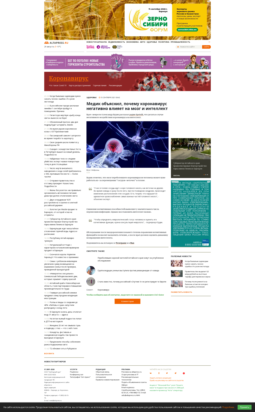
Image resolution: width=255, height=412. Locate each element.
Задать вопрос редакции (160, 378)
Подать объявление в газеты (134, 382)
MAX (138, 395)
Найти (206, 47)
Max (132, 243)
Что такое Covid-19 (57, 85)
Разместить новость (181, 292)
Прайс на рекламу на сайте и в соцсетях (167, 380)
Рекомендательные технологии (130, 378)
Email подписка (128, 387)
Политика (163, 42)
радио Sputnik (136, 114)
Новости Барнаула (96, 42)
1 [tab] (204, 174)
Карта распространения (80, 85)
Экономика (132, 42)
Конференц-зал (76, 374)
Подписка (74, 372)
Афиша (124, 385)
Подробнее (228, 407)
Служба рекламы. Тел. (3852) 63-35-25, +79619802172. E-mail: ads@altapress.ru (134, 392)
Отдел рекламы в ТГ (130, 374)
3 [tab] (207, 174)
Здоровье (152, 42)
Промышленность (180, 42)
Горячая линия (99, 85)
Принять (244, 407)
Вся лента (49, 353)
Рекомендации (115, 85)
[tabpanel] (191, 159)
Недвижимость (116, 42)
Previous (173, 148)
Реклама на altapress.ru (132, 372)
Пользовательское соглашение (104, 375)
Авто (142, 42)
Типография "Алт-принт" (80, 377)
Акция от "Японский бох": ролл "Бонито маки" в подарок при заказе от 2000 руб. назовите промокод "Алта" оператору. (167, 388)
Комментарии (127, 301)
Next (208, 148)
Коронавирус (68, 78)
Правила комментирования (107, 379)
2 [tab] (206, 174)
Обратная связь (102, 372)
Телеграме (121, 243)
